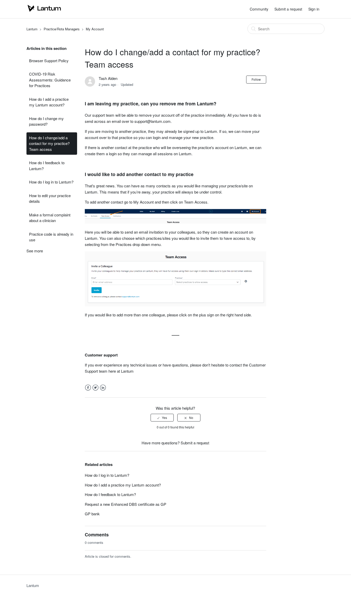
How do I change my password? (46, 121)
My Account (95, 28)
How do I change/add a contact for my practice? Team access (49, 143)
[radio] (162, 417)
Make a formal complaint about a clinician (49, 217)
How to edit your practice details (50, 198)
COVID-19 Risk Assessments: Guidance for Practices (50, 79)
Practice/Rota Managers (62, 28)
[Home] (44, 11)
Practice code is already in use (51, 237)
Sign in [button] (313, 9)
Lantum (32, 28)
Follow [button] (256, 79)
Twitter (95, 387)
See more (34, 250)
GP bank (92, 513)
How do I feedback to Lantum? (46, 165)
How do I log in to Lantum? (51, 182)
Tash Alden (108, 78)
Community (259, 9)
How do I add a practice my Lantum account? (49, 102)
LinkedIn (103, 387)
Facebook (88, 387)
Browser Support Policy (49, 60)
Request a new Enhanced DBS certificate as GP (125, 504)
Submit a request (288, 9)
